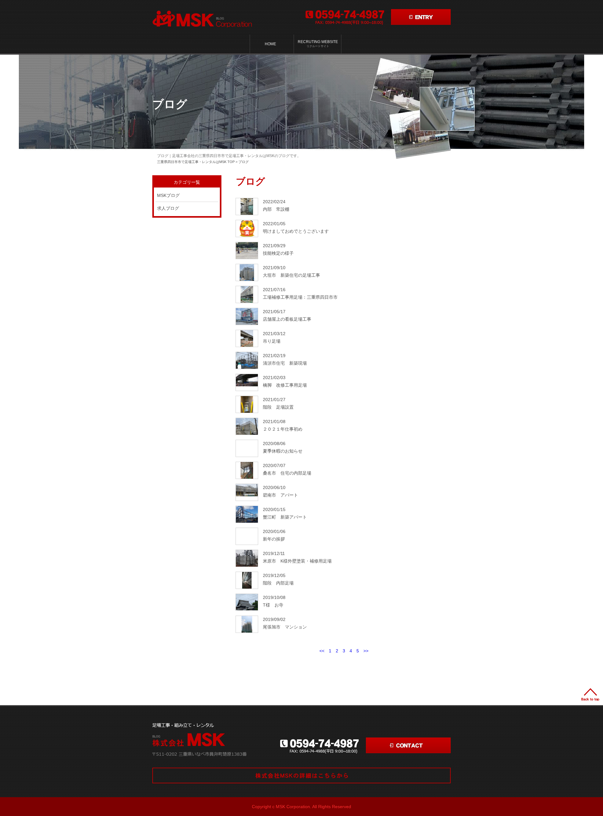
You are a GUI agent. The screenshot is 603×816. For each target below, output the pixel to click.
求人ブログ (168, 208)
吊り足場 (271, 341)
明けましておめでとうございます (296, 231)
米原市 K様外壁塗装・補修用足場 (297, 560)
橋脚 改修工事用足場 (285, 385)
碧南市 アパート (280, 495)
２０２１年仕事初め (282, 429)
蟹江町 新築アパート (285, 517)
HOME (270, 44)
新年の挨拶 (274, 538)
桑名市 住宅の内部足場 (287, 473)
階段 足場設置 (278, 407)
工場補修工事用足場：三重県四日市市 (300, 297)
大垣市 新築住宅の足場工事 (291, 275)
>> (365, 650)
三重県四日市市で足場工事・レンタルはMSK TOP (196, 162)
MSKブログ (168, 195)
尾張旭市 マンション (285, 626)
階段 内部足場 (278, 582)
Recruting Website (318, 44)
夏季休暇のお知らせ (282, 451)
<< (321, 650)
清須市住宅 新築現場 (285, 363)
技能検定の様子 (278, 253)
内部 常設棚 (276, 209)
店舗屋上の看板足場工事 (287, 319)
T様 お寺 (273, 604)
